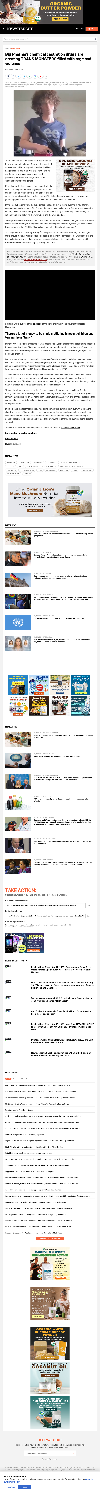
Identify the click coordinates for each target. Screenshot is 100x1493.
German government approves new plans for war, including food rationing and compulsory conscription (60, 577)
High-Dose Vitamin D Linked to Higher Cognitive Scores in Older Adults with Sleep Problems (39, 1141)
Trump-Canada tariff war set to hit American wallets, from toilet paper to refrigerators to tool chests (42, 1128)
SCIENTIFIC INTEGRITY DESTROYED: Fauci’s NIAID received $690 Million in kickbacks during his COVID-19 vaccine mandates (63, 779)
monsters (14, 85)
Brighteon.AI (86, 257)
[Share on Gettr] (40, 76)
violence (21, 87)
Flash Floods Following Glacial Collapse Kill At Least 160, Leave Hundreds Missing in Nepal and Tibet (43, 1116)
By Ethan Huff (11, 70)
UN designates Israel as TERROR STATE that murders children (59, 618)
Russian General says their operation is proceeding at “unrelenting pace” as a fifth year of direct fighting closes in (47, 1196)
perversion (30, 85)
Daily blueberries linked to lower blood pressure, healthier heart (28, 1153)
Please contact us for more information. (19, 927)
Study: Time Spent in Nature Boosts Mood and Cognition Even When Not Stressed (35, 1147)
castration (41, 83)
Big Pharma (15, 48)
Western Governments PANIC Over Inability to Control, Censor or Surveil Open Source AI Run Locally (62, 999)
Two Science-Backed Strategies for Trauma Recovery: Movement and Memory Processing (38, 1208)
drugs (47, 83)
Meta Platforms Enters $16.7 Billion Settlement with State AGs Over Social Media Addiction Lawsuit (42, 1178)
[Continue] (73, 1453)
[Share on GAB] (30, 76)
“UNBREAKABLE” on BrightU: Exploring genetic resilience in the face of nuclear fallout (37, 1165)
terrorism (64, 85)
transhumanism (11, 87)
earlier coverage (34, 324)
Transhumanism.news (70, 427)
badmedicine (22, 83)
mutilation (22, 85)
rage (49, 85)
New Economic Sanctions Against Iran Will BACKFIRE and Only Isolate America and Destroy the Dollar (61, 1054)
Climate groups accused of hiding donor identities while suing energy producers (35, 1214)
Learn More (11, 1487)
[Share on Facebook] (13, 76)
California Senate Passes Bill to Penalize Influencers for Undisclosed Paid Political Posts (38, 1227)
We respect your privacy (50, 1459)
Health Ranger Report (15, 961)
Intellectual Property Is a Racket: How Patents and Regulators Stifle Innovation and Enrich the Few (41, 1184)
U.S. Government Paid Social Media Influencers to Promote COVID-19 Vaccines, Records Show (40, 1092)
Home (7, 48)
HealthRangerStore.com (35, 259)
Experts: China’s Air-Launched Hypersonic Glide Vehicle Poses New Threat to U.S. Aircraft (38, 1221)
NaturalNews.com (13, 444)
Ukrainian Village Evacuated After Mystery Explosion (24, 1135)
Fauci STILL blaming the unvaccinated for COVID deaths (57, 757)
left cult (64, 83)
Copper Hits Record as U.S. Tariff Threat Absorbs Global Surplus (29, 1171)
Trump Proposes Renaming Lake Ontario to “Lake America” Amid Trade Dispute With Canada (40, 1098)
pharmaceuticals (41, 85)
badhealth (13, 83)
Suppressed (56, 85)
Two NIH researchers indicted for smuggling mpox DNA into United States (33, 1190)
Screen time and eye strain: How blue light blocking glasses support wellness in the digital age (40, 1159)
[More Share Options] (46, 76)
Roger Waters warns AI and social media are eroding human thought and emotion (35, 1202)
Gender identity (55, 83)
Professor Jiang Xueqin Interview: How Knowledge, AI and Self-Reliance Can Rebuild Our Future (62, 1041)
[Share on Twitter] (19, 76)
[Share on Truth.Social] (35, 76)
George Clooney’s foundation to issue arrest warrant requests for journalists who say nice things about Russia (61, 556)
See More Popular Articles (50, 1238)
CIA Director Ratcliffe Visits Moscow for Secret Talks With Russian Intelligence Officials (37, 1104)
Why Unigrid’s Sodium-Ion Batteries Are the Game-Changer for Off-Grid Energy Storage (37, 1085)
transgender (77, 85)
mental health (50, 466)
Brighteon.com (11, 438)
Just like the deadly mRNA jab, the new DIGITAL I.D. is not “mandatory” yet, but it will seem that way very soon (62, 641)
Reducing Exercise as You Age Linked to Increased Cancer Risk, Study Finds (33, 1233)
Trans (70, 85)
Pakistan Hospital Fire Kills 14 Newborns (20, 1110)
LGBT (70, 83)
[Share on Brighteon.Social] (8, 76)
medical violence (79, 83)
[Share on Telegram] (24, 76)
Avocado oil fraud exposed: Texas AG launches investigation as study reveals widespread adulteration (43, 1122)
